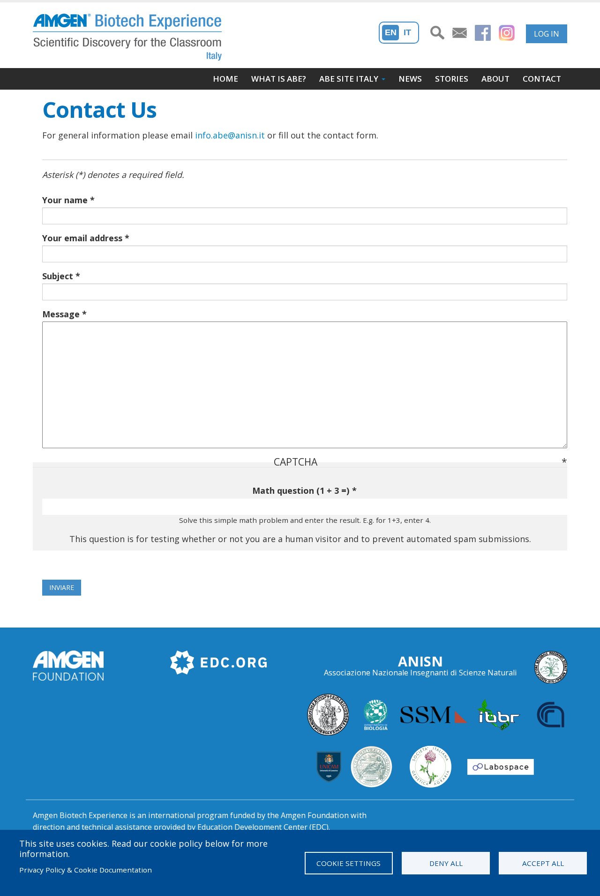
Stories (451, 78)
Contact (542, 78)
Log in (546, 34)
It (407, 32)
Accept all (543, 863)
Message (61, 314)
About (495, 78)
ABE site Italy (348, 78)
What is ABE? (278, 78)
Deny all (446, 863)
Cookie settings (348, 863)
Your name (65, 200)
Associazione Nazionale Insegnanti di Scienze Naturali (420, 672)
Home (225, 78)
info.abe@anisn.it (230, 135)
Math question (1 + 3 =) (300, 490)
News (410, 78)
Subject (57, 276)
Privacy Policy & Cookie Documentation (85, 869)
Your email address (82, 238)
